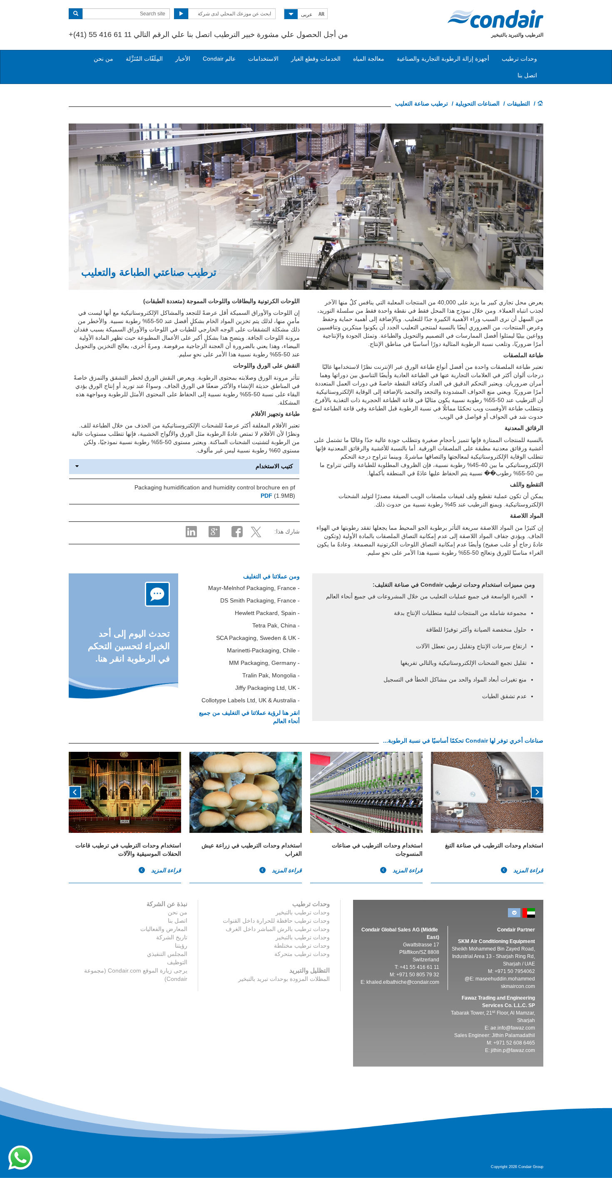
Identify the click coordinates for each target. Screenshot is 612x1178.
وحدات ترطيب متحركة (302, 954)
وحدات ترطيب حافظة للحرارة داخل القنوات (276, 920)
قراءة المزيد (165, 870)
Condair (495, 18)
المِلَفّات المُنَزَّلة (144, 58)
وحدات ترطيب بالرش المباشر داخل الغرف (278, 929)
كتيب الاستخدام (274, 466)
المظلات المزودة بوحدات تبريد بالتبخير (284, 978)
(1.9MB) (278, 495)
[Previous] (537, 791)
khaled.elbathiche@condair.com (402, 982)
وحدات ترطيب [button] (519, 58)
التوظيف (177, 962)
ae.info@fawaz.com (512, 1028)
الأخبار (182, 58)
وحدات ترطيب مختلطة (302, 945)
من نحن (103, 58)
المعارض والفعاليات (163, 929)
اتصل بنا (527, 75)
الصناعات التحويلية (477, 103)
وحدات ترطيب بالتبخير (303, 912)
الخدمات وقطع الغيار (316, 58)
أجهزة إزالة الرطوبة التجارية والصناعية (443, 58)
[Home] (540, 104)
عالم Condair (219, 58)
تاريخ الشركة (171, 937)
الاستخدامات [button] (263, 58)
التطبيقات (518, 103)
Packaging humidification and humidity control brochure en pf (214, 487)
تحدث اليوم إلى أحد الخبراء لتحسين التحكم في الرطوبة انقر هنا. (129, 646)
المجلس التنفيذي (167, 954)
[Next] (75, 791)
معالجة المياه (368, 58)
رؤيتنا (181, 945)
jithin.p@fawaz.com (513, 1050)
